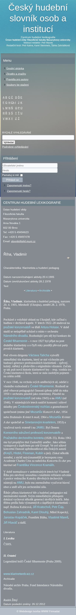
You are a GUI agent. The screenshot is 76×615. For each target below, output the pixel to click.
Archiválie (44, 290)
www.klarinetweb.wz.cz (19, 573)
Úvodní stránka (15, 68)
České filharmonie (15, 341)
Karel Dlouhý (40, 512)
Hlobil (17, 453)
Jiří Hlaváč (10, 522)
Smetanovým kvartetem (40, 422)
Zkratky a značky (16, 73)
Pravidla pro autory (17, 79)
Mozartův (36, 411)
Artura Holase (50, 327)
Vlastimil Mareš (58, 517)
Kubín (39, 453)
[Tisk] (68, 259)
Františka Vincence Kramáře (35, 465)
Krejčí (8, 453)
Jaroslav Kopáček (15, 517)
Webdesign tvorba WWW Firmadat (39, 611)
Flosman (28, 453)
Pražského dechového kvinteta (24, 437)
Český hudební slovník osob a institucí (38, 18)
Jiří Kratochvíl (41, 507)
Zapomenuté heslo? (18, 190)
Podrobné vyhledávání (15, 146)
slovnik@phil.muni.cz (23, 241)
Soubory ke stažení (17, 84)
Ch (12, 102)
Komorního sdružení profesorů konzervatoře (32, 432)
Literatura (31, 290)
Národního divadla (16, 335)
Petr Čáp (57, 507)
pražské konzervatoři (17, 327)
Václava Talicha (38, 355)
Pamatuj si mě (10, 174)
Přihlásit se (12, 179)
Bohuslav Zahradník (17, 512)
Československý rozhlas (34, 406)
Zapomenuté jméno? (19, 185)
